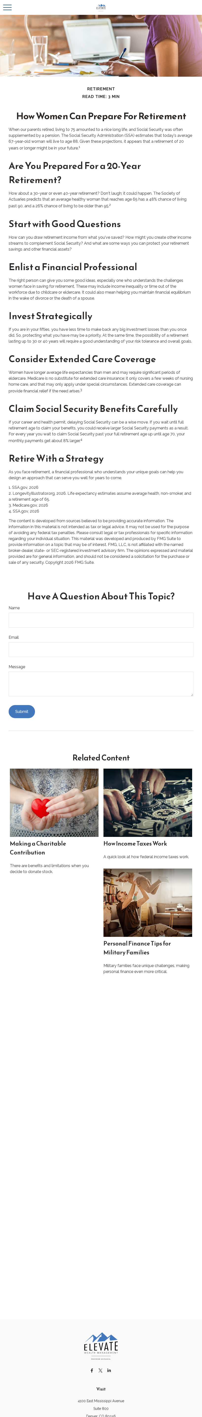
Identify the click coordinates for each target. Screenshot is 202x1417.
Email (14, 637)
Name (14, 608)
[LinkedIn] (109, 1370)
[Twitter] (100, 1370)
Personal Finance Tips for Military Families (137, 948)
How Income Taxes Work (135, 843)
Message (17, 666)
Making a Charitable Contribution (38, 848)
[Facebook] (92, 1370)
